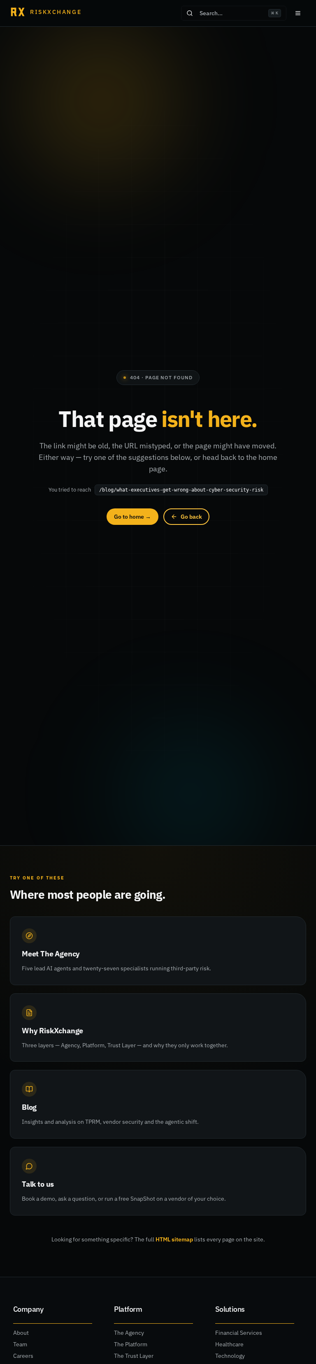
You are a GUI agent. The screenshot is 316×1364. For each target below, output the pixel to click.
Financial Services (238, 1332)
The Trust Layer (133, 1355)
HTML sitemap (174, 1239)
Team (20, 1344)
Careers (23, 1355)
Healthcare (229, 1344)
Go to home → (132, 516)
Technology (230, 1355)
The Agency (129, 1332)
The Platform (130, 1344)
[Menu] (298, 13)
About (21, 1332)
